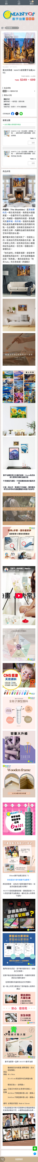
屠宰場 (10, 221)
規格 (4, 91)
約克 (5, 213)
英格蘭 (32, 210)
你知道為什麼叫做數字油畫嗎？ (19, 880)
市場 (19, 221)
